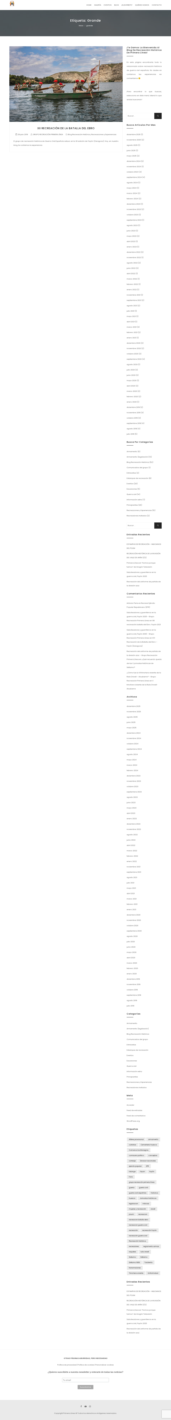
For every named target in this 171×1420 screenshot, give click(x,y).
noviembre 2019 (133, 412)
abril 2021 (131, 321)
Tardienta (148, 1262)
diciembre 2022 (133, 252)
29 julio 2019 (23, 134)
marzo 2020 (132, 391)
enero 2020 (132, 402)
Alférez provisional (136, 1139)
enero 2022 (132, 289)
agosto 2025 (132, 145)
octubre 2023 (132, 214)
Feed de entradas (134, 1110)
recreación (133, 1230)
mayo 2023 (131, 236)
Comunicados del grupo (137, 467)
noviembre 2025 (134, 140)
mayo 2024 (132, 188)
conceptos (152, 1155)
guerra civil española (137, 1193)
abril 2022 (131, 273)
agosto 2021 (132, 305)
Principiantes (132, 505)
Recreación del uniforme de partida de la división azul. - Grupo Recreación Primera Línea (144, 655)
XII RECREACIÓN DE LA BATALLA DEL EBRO (66, 128)
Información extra (134, 499)
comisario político (136, 1155)
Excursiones (132, 489)
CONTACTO (157, 5)
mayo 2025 (131, 156)
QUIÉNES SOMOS (142, 5)
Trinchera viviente (136, 1273)
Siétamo (143, 1257)
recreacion (142, 1214)
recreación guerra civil (138, 1236)
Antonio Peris (132, 603)
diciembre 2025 (133, 134)
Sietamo (132, 1257)
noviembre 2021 (133, 295)
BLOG (116, 5)
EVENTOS (108, 5)
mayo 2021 (131, 316)
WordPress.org (133, 1121)
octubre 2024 (132, 172)
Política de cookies (86, 1365)
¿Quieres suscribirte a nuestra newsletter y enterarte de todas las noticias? (85, 1372)
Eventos (130, 483)
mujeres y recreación (137, 1209)
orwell (153, 1209)
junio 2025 (131, 150)
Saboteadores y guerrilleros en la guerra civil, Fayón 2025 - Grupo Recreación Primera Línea (141, 616)
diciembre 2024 (134, 161)
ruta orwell (145, 1252)
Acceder (130, 1105)
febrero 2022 (132, 284)
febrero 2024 (132, 198)
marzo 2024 (132, 193)
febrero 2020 (132, 396)
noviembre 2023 (134, 209)
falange (132, 1171)
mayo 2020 (131, 380)
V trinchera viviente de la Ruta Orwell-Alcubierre (142, 684)
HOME (89, 5)
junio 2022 (131, 268)
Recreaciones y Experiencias (103, 134)
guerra (131, 1187)
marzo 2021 (132, 327)
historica (154, 1193)
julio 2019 (130, 434)
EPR (147, 1166)
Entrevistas (131, 473)
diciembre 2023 (133, 204)
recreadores (134, 1246)
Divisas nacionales (148, 1161)
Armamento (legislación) (138, 457)
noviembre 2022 (134, 257)
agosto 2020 (132, 364)
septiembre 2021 (134, 300)
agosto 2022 (132, 263)
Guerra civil (131, 494)
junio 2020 (131, 375)
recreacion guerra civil (138, 1225)
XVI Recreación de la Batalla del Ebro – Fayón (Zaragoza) (142, 642)
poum (131, 1214)
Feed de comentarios (136, 1115)
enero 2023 (132, 247)
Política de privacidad (66, 1365)
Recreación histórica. (137, 1241)
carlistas (132, 1145)
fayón (151, 1171)
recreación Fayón (149, 1230)
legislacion (133, 1203)
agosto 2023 (132, 225)
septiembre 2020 (134, 359)
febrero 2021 (132, 332)
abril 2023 (131, 241)
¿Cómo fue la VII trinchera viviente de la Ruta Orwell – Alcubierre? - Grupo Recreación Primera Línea (144, 676)
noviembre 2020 (134, 348)
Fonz (131, 1177)
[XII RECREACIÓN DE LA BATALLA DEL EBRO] (66, 84)
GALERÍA (97, 5)
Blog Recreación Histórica (79, 134)
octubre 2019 (132, 418)
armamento (153, 1139)
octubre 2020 (132, 353)
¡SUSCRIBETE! (126, 5)
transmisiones (135, 1268)
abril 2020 (131, 386)
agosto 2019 (132, 428)
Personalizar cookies (104, 1365)
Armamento (132, 451)
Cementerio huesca (149, 1145)
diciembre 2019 (133, 407)
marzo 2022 (132, 279)
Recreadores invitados (137, 515)
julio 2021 (130, 311)
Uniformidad (153, 1273)
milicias (146, 1203)
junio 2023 (131, 230)
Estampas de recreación (137, 478)
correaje (132, 1161)
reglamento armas (151, 1246)
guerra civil (143, 1187)
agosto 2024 (132, 182)
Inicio (81, 25)
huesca (132, 1198)
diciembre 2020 (133, 343)
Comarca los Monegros (138, 1150)
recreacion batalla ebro (138, 1219)
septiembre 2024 (134, 177)
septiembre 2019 (134, 423)
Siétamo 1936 (134, 1262)
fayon (142, 1171)
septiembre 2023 (134, 220)
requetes (132, 1252)
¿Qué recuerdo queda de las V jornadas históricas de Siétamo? (144, 663)
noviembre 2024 (134, 166)
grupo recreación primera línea (141, 1182)
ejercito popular (135, 1166)
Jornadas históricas (148, 1198)
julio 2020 (131, 370)
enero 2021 (131, 337)
